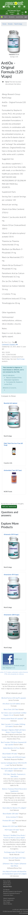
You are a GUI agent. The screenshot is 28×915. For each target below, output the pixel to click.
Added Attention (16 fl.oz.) (11, 748)
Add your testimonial (9, 506)
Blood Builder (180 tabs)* (11, 813)
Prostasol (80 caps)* (9, 820)
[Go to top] (2, 17)
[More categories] (25, 12)
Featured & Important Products (11, 893)
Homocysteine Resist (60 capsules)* (12, 718)
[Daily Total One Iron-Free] (14, 453)
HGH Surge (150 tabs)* (12, 830)
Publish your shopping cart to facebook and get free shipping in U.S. (13, 663)
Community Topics (8, 895)
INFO (5, 17)
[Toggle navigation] (24, 7)
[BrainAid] (14, 420)
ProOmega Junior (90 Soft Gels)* (14, 852)
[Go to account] (19, 7)
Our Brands (6, 889)
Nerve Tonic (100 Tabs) (11, 709)
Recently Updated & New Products (12, 891)
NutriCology (18, 24)
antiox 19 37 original (5, 672)
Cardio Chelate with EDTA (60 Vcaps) (13, 757)
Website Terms (7, 883)
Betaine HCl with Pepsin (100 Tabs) (14, 858)
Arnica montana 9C (12, 817)
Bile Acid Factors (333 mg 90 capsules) (13, 698)
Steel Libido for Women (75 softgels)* (14, 808)
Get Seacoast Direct (14, 10)
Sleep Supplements (8, 900)
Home (4, 24)
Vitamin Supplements (9, 898)
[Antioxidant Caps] (14, 481)
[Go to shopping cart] (14, 7)
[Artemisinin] (14, 591)
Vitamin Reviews (7, 904)
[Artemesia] (14, 551)
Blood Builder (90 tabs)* (10, 754)
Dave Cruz (7, 342)
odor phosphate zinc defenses (16, 674)
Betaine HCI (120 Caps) (10, 826)
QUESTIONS (19, 17)
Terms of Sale (6, 881)
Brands (10, 24)
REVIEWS (11, 17)
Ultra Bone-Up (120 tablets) (11, 704)
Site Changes (6, 902)
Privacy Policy (7, 884)
